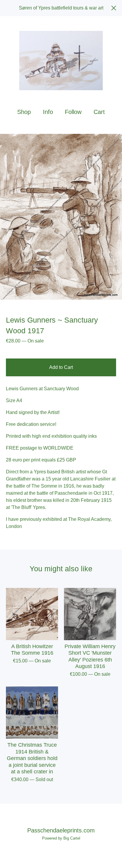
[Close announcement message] (113, 8)
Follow (73, 112)
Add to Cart (61, 367)
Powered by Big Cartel (61, 838)
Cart (99, 111)
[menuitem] (24, 112)
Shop (24, 112)
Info (48, 112)
